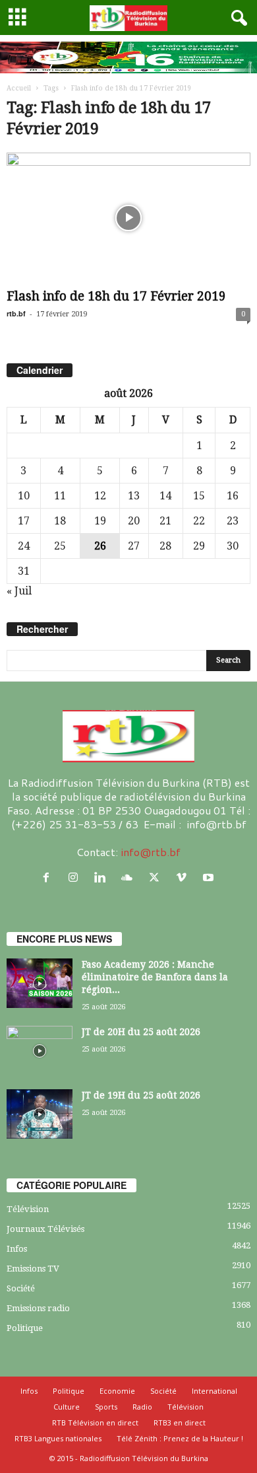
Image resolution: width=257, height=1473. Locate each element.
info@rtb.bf (151, 851)
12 (100, 495)
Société (21, 1288)
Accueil (19, 88)
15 (199, 495)
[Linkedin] (103, 877)
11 (60, 495)
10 (24, 495)
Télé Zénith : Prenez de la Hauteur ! (180, 1438)
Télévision (28, 1209)
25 (60, 546)
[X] (157, 877)
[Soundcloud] (130, 877)
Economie (117, 1391)
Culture (66, 1407)
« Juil (19, 591)
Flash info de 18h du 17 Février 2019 (116, 296)
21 (165, 521)
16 (233, 495)
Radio (142, 1407)
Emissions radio (38, 1308)
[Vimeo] (184, 877)
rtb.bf (16, 313)
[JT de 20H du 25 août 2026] (39, 1050)
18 (60, 521)
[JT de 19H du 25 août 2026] (39, 1114)
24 (24, 546)
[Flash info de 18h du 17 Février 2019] (128, 218)
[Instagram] (76, 877)
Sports (106, 1407)
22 (199, 521)
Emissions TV (33, 1269)
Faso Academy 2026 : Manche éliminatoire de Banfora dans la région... (155, 977)
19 (100, 521)
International (214, 1391)
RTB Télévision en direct (95, 1422)
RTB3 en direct (180, 1422)
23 (233, 521)
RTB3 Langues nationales (57, 1438)
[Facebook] (49, 877)
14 (165, 495)
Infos (17, 1249)
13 (134, 495)
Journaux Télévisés (45, 1229)
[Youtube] (210, 877)
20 (134, 521)
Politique (25, 1328)
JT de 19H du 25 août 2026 (141, 1095)
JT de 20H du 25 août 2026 (141, 1031)
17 (24, 521)
